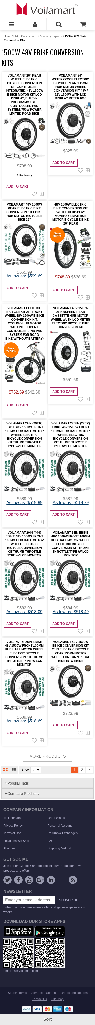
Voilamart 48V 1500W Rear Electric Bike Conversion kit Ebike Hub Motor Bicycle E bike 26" (24, 212)
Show (25, 769)
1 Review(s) (24, 175)
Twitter (7, 880)
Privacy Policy (13, 825)
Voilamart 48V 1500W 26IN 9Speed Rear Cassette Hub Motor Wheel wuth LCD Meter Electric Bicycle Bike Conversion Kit (70, 317)
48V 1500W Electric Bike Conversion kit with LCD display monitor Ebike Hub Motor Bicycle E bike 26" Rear (70, 214)
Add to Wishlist (34, 194)
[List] (14, 770)
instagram (62, 881)
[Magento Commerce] (47, 9)
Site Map (57, 999)
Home (7, 36)
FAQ (50, 841)
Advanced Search (43, 993)
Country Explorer (51, 36)
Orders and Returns (74, 993)
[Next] (89, 770)
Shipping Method (59, 848)
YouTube (29, 880)
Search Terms (17, 993)
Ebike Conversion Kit (26, 36)
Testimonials (12, 818)
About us (9, 848)
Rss (73, 880)
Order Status (56, 818)
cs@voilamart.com (25, 971)
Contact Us (39, 999)
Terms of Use (12, 833)
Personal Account (60, 825)
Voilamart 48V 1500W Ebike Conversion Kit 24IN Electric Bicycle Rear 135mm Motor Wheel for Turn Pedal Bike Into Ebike (70, 651)
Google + (40, 880)
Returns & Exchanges (63, 833)
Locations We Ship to (17, 841)
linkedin (51, 880)
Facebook (18, 880)
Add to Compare (41, 194)
